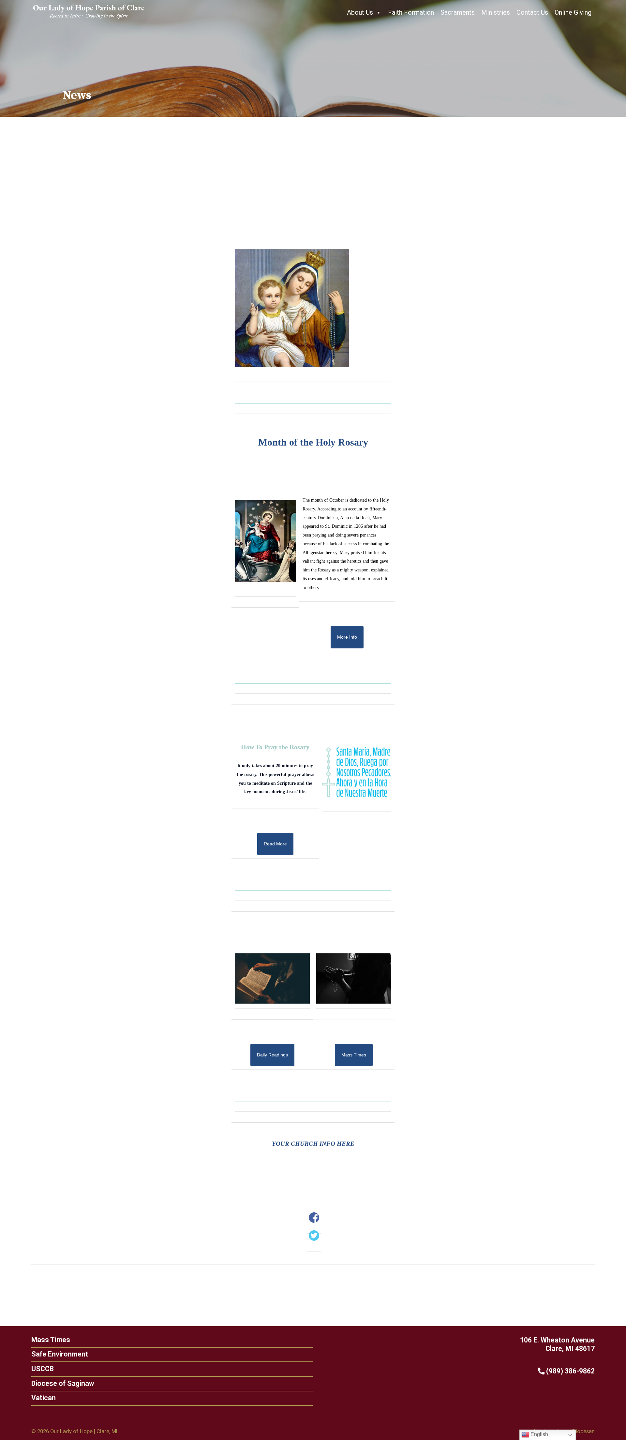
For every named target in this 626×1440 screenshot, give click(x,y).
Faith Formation (411, 12)
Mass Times (50, 1339)
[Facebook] (314, 1217)
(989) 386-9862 (569, 1371)
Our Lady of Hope (71, 1431)
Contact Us (532, 12)
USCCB (42, 1368)
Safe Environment (59, 1354)
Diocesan (583, 1431)
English (538, 1434)
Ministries (495, 12)
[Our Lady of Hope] (88, 20)
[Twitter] (314, 1235)
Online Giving (573, 12)
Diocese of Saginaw (62, 1383)
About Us (360, 12)
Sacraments (457, 12)
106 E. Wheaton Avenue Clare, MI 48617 (557, 1344)
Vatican (43, 1398)
